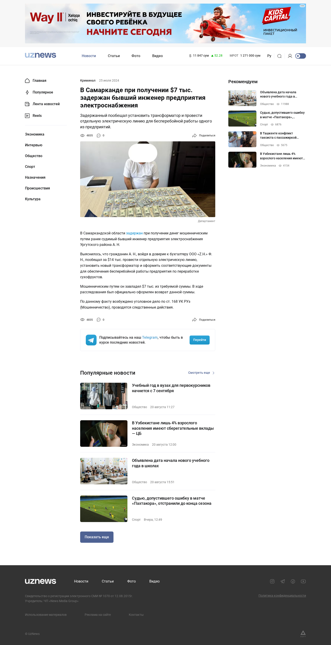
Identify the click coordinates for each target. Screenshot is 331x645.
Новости (89, 56)
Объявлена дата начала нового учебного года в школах (170, 463)
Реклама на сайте (98, 614)
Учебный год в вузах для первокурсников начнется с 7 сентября (171, 388)
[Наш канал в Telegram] (282, 581)
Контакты (136, 614)
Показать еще (97, 537)
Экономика (34, 134)
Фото (135, 56)
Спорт (30, 167)
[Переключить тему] (300, 56)
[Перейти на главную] (40, 55)
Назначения (35, 177)
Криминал (87, 80)
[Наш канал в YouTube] (303, 581)
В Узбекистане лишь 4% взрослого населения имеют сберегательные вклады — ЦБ (173, 428)
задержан (134, 233)
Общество (33, 156)
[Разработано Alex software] (303, 633)
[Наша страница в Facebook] (293, 581)
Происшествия (37, 188)
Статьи (114, 56)
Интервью (33, 145)
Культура (33, 199)
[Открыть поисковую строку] (281, 56)
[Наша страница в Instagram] (272, 581)
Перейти (199, 340)
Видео (157, 56)
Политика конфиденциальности (282, 595)
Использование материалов (46, 614)
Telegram (150, 337)
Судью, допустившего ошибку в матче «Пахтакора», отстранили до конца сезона (171, 501)
